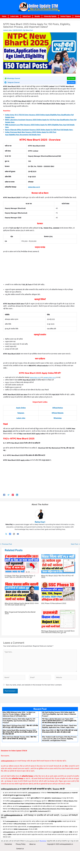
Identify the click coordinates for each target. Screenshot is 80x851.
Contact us (20, 849)
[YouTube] (18, 534)
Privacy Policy (20, 844)
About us (32, 844)
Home (4, 16)
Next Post (75, 544)
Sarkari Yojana (65, 16)
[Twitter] (8, 495)
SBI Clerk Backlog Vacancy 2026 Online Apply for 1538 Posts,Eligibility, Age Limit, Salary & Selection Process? (59, 714)
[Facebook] (4, 495)
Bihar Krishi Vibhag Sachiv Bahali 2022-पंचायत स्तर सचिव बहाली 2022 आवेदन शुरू (22, 604)
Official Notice (57, 408)
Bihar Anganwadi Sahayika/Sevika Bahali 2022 (20, 612)
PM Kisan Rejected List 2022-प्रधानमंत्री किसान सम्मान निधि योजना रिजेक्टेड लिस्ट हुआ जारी (58, 632)
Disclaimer (8, 844)
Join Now (71, 78)
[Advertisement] (40, 268)
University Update (50, 16)
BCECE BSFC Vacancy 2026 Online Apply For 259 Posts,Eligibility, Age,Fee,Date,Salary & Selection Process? (19, 720)
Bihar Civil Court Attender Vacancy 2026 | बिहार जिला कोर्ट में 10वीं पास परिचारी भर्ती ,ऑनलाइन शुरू (19, 738)
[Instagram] (14, 534)
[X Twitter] (6, 534)
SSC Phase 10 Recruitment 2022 (53, 603)
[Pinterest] (13, 495)
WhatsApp (58, 418)
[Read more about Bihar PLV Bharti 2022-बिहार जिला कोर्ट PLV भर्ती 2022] (58, 564)
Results (37, 16)
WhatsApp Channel (13, 78)
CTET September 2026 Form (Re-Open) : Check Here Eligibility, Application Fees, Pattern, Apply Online (59, 726)
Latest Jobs (14, 16)
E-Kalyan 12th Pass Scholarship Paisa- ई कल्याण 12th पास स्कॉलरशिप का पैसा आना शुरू (20, 576)
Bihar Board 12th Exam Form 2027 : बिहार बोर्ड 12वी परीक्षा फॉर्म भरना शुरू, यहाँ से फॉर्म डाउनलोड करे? (20, 726)
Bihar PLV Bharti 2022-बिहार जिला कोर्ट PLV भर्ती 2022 (57, 576)
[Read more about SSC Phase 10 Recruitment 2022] (58, 591)
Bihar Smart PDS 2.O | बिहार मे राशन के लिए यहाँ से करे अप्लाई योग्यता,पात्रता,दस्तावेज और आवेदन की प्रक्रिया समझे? (59, 731)
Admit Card (27, 16)
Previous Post (6, 544)
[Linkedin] (17, 495)
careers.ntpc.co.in (49, 377)
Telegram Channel (13, 82)
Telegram (20, 413)
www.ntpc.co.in (34, 187)
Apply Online (21, 408)
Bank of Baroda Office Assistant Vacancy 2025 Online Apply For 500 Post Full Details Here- (39, 130)
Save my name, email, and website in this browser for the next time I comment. (34, 685)
